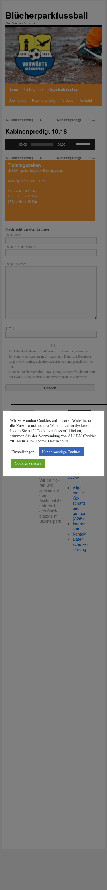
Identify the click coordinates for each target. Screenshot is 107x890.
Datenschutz (58, 441)
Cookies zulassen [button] (28, 463)
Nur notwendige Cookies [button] (61, 451)
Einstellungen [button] (22, 451)
